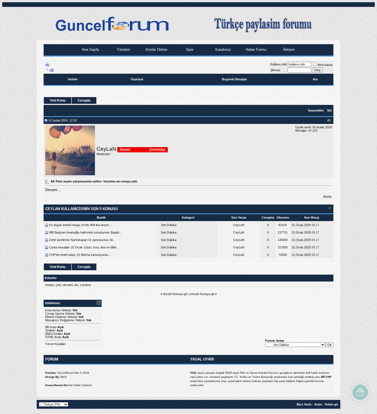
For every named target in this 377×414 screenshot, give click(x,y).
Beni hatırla (325, 65)
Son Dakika (168, 225)
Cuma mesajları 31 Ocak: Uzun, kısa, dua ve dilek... (84, 247)
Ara (315, 79)
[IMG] (49, 333)
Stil (329, 110)
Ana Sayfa (90, 49)
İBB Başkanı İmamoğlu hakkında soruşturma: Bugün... (85, 232)
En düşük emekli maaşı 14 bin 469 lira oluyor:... (80, 225)
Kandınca (222, 49)
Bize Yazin (304, 404)
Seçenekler (316, 110)
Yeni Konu (57, 100)
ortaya (49, 284)
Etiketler (51, 278)
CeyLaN (106, 149)
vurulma (85, 284)
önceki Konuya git (175, 294)
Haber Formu (255, 49)
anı (76, 284)
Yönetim (123, 49)
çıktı (58, 284)
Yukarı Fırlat (360, 392)
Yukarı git (331, 404)
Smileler (50, 330)
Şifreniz (275, 70)
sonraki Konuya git (201, 294)
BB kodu (51, 327)
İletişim (288, 49)
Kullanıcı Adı (278, 64)
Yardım (73, 79)
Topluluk (137, 79)
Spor (189, 49)
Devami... (53, 190)
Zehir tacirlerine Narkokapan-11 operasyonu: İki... (82, 240)
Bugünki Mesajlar (234, 79)
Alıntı (327, 197)
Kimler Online (156, 49)
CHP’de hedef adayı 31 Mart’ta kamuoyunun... (80, 254)
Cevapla (84, 100)
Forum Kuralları (55, 344)
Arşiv (318, 404)
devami (68, 284)
